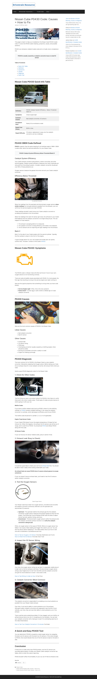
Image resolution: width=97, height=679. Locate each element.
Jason (67, 18)
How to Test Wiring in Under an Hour (25, 576)
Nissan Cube (19, 667)
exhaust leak (45, 465)
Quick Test (21, 75)
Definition (21, 68)
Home (15, 11)
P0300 (23, 410)
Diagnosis (21, 73)
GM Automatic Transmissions (26, 11)
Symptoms (21, 69)
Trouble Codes (40, 11)
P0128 (44, 426)
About (47, 11)
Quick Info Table (23, 66)
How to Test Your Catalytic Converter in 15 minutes (29, 624)
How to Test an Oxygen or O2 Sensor (25, 535)
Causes (20, 71)
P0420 (43, 241)
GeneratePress (57, 677)
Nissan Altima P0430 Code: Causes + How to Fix (28, 668)
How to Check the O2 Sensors (23, 536)
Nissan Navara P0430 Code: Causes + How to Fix (28, 670)
